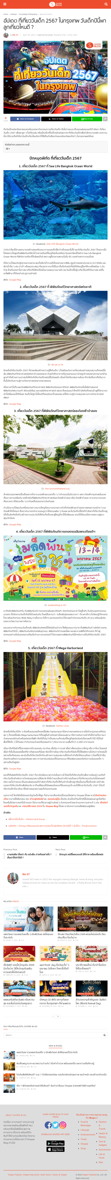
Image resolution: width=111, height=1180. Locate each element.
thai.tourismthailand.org (57, 488)
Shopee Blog (51, 806)
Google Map (15, 280)
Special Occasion (46, 14)
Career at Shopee (60, 1174)
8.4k (62, 1006)
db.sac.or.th (57, 364)
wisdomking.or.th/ (57, 605)
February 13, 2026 (12, 975)
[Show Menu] (4, 4)
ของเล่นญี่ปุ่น (53, 799)
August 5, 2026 (11, 940)
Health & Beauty (103, 1135)
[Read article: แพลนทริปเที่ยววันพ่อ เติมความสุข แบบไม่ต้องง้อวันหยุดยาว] (19, 988)
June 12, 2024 (83, 971)
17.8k (25, 975)
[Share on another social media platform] (105, 119)
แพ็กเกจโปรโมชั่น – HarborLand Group (26, 819)
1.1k (94, 971)
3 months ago (24, 1089)
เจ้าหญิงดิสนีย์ (36, 799)
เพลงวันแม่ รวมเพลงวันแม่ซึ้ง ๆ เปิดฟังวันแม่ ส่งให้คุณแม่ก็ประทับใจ (28, 936)
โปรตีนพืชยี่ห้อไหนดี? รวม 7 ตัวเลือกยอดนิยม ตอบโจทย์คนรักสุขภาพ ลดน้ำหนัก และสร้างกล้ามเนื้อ (61, 1074)
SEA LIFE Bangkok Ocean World (62, 244)
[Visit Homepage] (55, 4)
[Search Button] (106, 4)
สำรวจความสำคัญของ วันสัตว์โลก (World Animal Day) (91, 1001)
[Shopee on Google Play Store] (55, 1142)
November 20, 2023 (49, 1006)
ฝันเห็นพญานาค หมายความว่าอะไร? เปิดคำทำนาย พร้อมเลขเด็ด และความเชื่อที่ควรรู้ (55, 1063)
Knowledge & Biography (28, 14)
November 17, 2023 (13, 1006)
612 (96, 1006)
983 (34, 1089)
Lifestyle (13, 14)
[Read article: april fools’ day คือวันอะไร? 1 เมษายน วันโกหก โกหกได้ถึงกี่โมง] (55, 954)
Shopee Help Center (31, 1174)
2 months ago (24, 1067)
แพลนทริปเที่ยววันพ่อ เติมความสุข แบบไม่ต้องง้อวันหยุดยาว (18, 1001)
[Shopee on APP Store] (55, 1148)
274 (22, 940)
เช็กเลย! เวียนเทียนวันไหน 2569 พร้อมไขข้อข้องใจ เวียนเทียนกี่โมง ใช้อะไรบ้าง (82, 936)
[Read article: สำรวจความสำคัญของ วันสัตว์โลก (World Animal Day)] (92, 988)
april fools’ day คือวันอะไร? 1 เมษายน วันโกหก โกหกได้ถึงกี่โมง (54, 968)
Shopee (84, 1144)
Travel (84, 1139)
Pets (101, 1162)
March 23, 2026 (47, 975)
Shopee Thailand (15, 1174)
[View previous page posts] (53, 1017)
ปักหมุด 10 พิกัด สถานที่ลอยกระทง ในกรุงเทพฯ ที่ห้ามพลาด (55, 1001)
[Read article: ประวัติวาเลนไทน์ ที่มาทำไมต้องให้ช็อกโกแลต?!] (92, 954)
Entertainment (88, 1134)
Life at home (102, 1156)
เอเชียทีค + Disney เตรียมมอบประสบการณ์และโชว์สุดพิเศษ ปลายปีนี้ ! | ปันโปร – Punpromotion (52, 826)
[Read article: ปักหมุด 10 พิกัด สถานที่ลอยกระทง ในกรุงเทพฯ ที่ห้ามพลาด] (55, 988)
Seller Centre (45, 1174)
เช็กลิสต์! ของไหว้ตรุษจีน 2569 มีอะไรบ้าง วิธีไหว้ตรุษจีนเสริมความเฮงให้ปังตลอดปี (18, 968)
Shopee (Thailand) (89, 1174)
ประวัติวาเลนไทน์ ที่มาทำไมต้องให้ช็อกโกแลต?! (91, 967)
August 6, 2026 (65, 940)
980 (25, 1006)
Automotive (104, 1149)
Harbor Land (62, 726)
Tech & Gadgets (103, 1143)
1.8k (59, 975)
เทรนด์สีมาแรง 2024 (32, 806)
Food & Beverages (86, 1123)
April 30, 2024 (29, 35)
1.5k (76, 940)
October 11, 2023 (84, 1006)
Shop (83, 1148)
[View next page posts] (58, 1017)
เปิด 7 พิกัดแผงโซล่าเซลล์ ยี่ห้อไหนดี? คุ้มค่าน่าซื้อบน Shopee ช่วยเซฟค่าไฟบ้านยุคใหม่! (56, 1085)
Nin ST (15, 35)
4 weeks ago (23, 1056)
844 (34, 1078)
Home (5, 14)
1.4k (35, 1067)
